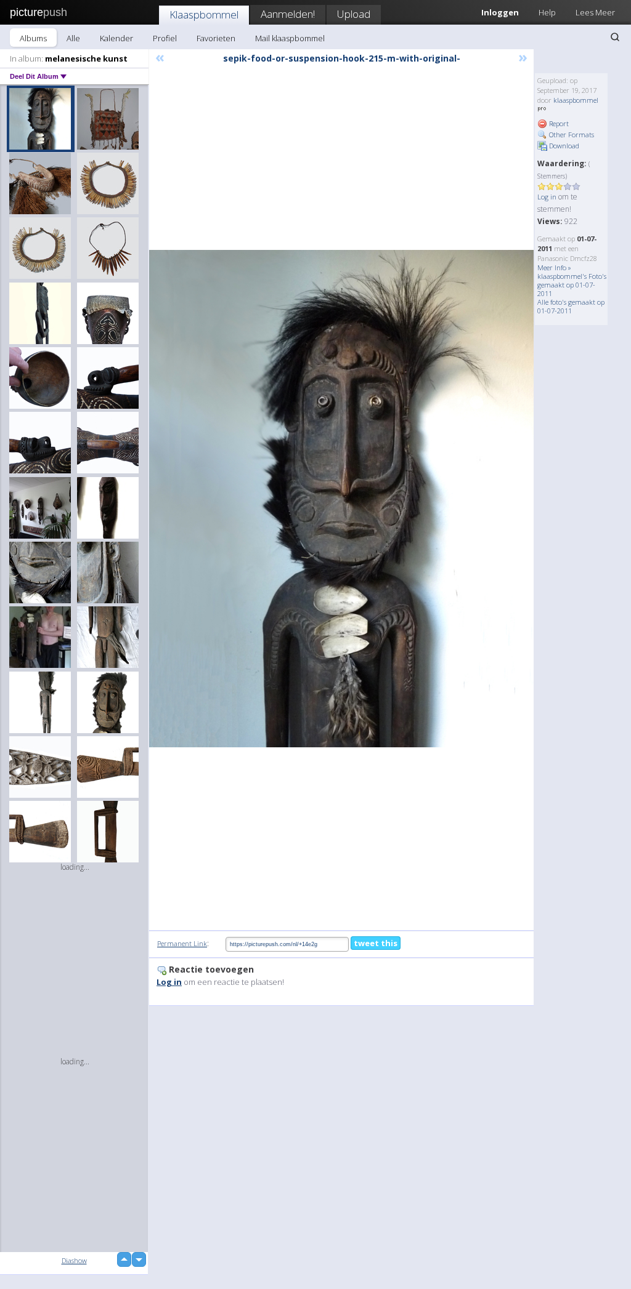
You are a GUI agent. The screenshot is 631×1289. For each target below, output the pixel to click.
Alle (73, 38)
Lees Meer (595, 12)
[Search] (615, 37)
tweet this (375, 943)
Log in (546, 196)
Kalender (116, 38)
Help (547, 12)
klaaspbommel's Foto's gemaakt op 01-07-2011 (571, 284)
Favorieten (216, 38)
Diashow (74, 1260)
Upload (353, 14)
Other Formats (570, 134)
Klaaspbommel (203, 14)
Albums (33, 38)
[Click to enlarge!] (341, 499)
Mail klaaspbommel (290, 38)
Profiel (165, 38)
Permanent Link (182, 943)
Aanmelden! (288, 14)
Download (563, 145)
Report (558, 123)
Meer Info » (554, 267)
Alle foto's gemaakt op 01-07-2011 (571, 306)
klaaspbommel (575, 100)
